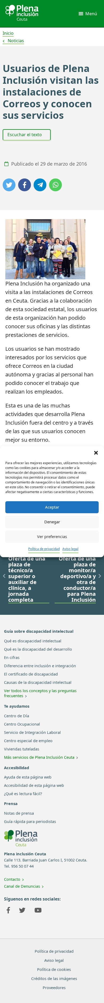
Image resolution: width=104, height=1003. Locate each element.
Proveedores (54, 987)
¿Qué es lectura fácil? (23, 793)
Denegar (52, 521)
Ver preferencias (52, 536)
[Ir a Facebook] (8, 911)
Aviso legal (70, 549)
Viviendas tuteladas (21, 749)
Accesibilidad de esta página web (34, 785)
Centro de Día (16, 715)
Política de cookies (54, 969)
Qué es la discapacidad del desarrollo (38, 649)
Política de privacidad (44, 549)
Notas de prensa (19, 813)
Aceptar (52, 507)
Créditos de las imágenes (54, 978)
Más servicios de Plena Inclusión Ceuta (39, 757)
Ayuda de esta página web (27, 777)
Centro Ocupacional (22, 724)
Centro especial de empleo (28, 740)
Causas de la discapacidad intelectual (37, 682)
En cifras (11, 657)
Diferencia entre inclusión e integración (40, 665)
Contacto (12, 879)
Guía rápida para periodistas (30, 821)
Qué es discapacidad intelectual (32, 640)
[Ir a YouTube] (38, 911)
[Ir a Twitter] (22, 911)
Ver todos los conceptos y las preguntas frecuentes (40, 693)
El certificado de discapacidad (31, 674)
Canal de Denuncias (22, 886)
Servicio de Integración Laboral (32, 732)
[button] (96, 452)
